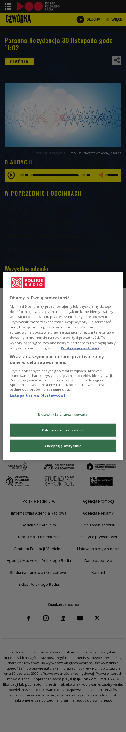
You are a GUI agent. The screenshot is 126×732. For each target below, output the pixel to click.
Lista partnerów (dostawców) (37, 395)
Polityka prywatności (80, 347)
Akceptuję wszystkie (63, 446)
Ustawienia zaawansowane (63, 414)
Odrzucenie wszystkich (63, 430)
